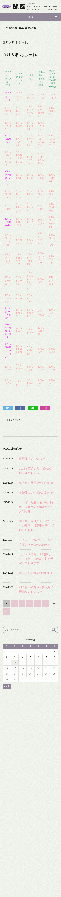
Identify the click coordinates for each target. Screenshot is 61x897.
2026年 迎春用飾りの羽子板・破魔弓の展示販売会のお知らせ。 (36, 507)
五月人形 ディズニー (8, 383)
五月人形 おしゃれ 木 (30, 239)
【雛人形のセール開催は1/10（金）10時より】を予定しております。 (36, 559)
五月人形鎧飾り (30, 178)
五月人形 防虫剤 (41, 330)
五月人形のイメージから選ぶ (8, 158)
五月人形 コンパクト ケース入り (41, 259)
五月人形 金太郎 (30, 207)
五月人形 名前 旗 (19, 298)
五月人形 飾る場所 (30, 313)
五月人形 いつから (8, 126)
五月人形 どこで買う (19, 111)
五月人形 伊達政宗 (8, 298)
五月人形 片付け (19, 330)
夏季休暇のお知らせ (32, 458)
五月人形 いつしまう (41, 126)
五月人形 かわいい (19, 239)
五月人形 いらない (52, 383)
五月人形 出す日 (19, 126)
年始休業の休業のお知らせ (36, 492)
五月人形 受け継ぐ (30, 350)
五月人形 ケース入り (30, 298)
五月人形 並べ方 (52, 313)
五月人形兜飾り (41, 178)
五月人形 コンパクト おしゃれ (41, 240)
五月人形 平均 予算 (8, 111)
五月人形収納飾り (52, 178)
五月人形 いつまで (30, 126)
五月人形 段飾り (19, 178)
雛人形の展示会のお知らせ (36, 483)
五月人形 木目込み (8, 194)
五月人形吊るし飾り (19, 207)
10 (15, 663)
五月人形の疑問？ (19, 96)
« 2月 (6, 686)
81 (6, 611)
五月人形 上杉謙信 (52, 280)
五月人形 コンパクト (19, 222)
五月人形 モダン (30, 222)
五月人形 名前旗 (52, 194)
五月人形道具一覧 (52, 207)
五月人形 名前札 (41, 194)
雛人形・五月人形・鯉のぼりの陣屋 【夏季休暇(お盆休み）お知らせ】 (37, 526)
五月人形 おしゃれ (52, 259)
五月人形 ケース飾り (19, 194)
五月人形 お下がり (41, 383)
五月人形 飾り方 (19, 313)
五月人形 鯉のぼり (8, 280)
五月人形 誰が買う (52, 111)
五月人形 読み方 (30, 383)
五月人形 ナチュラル (19, 280)
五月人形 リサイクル (19, 368)
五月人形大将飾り (30, 194)
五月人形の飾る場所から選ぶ (19, 158)
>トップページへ (13, 420)
